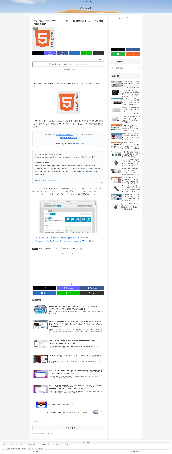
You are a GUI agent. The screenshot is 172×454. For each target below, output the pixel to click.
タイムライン (79, 191)
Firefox (57, 248)
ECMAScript (50, 248)
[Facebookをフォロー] (133, 49)
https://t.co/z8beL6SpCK (68, 138)
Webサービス (77, 248)
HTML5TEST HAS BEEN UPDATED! (45, 180)
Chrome (43, 248)
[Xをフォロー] (118, 49)
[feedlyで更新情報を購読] (118, 54)
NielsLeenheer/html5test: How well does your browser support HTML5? (61, 241)
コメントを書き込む (68, 427)
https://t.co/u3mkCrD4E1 (64, 135)
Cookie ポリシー (39, 448)
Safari (35, 248)
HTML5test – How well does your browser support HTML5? (57, 238)
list (91, 171)
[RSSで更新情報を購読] (133, 54)
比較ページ (44, 194)
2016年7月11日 (78, 144)
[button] (98, 53)
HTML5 (64, 248)
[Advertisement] (68, 75)
